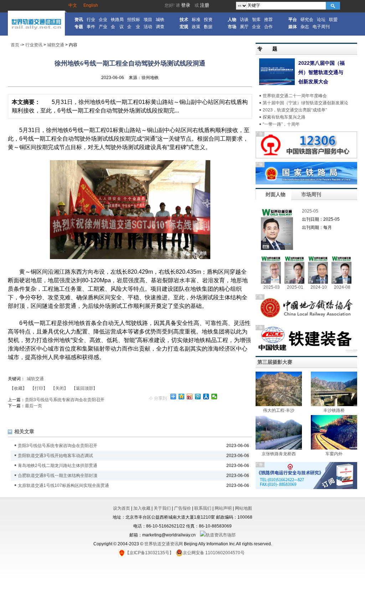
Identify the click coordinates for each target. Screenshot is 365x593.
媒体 (292, 26)
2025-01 (295, 287)
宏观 (184, 26)
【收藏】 (18, 388)
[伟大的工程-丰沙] (279, 404)
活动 (148, 26)
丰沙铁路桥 (334, 410)
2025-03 (271, 287)
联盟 (333, 19)
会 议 (117, 26)
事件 (91, 26)
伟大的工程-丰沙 (278, 410)
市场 (232, 26)
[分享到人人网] (206, 396)
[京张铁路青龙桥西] (279, 448)
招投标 (133, 19)
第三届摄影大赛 (274, 362)
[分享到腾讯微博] (198, 396)
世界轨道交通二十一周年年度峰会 (295, 95)
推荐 (268, 19)
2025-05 (310, 211)
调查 (160, 26)
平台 (292, 19)
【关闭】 (59, 388)
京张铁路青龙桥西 (279, 453)
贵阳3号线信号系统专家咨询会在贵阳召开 (64, 399)
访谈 (244, 19)
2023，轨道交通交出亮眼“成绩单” (295, 109)
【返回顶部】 (84, 388)
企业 (103, 19)
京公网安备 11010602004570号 (214, 552)
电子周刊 (321, 26)
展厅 (244, 26)
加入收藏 (141, 508)
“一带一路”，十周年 (281, 124)
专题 (78, 26)
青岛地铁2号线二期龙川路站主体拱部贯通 (57, 465)
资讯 (78, 19)
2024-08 (342, 287)
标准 (196, 19)
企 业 (133, 26)
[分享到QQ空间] (182, 396)
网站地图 (243, 508)
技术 (184, 19)
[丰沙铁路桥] (334, 404)
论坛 (321, 19)
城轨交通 (55, 44)
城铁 (160, 19)
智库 (256, 19)
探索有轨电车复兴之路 (284, 117)
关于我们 (162, 508)
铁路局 (117, 19)
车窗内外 (334, 453)
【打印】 (38, 388)
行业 (91, 19)
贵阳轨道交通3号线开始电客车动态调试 (55, 455)
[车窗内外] (334, 448)
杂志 (304, 26)
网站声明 (223, 508)
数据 (208, 26)
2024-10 (318, 287)
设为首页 (121, 508)
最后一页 (33, 405)
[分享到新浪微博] (190, 396)
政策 (196, 26)
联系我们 (202, 508)
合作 (268, 26)
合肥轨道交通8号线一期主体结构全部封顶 (57, 475)
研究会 (306, 19)
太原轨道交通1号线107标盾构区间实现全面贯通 (63, 485)
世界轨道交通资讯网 (163, 543)
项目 (148, 19)
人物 (232, 19)
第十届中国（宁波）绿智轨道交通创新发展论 (305, 102)
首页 (15, 44)
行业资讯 (33, 44)
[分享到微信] (214, 396)
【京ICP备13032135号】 (149, 552)
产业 (103, 26)
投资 (208, 19)
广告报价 (182, 508)
